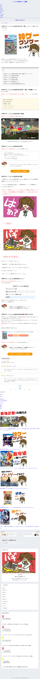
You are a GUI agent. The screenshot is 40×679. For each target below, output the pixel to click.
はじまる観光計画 (3, 400)
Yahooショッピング (24, 335)
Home (14, 676)
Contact (1, 17)
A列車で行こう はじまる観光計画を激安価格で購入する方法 (14, 83)
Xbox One (5, 601)
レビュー (1, 403)
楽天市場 (11, 335)
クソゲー (1, 402)
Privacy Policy (18, 676)
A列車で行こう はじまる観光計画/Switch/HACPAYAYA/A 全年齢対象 (21, 331)
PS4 (1, 6)
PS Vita (1, 9)
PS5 (1, 4)
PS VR (4, 592)
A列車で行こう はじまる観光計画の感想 (11, 79)
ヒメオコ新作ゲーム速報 (20, 1)
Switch (1, 394)
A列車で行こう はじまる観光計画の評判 (11, 77)
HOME (20, 674)
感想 (1, 405)
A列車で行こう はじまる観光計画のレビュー (11, 81)
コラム (4, 605)
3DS (1, 12)
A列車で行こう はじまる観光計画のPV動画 (11, 75)
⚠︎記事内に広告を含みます (20, 20)
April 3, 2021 (15, 158)
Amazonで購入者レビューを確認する (20, 171)
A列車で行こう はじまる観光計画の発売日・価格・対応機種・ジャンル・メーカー (18, 73)
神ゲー (1, 406)
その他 (4, 603)
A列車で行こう (3, 399)
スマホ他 (1, 14)
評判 (1, 408)
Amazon (16, 335)
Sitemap (1, 15)
